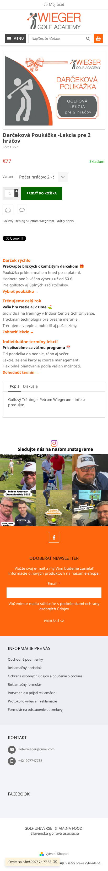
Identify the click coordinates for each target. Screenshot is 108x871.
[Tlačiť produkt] (8, 210)
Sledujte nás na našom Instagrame (55, 449)
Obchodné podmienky (25, 659)
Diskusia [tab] (30, 386)
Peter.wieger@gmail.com (36, 749)
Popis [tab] (14, 386)
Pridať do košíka (41, 193)
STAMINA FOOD (68, 828)
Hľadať (90, 39)
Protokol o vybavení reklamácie (32, 701)
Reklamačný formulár (24, 684)
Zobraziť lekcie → (18, 331)
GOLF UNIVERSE (38, 828)
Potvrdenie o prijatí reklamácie (31, 692)
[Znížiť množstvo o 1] (16, 195)
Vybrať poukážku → (21, 291)
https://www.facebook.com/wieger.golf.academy (54, 537)
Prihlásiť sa (54, 621)
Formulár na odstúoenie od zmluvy (35, 709)
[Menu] (15, 38)
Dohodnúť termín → (21, 372)
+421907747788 (30, 760)
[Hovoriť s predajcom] (22, 210)
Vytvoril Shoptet (57, 853)
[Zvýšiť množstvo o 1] (16, 191)
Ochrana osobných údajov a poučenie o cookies (45, 676)
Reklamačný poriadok (25, 667)
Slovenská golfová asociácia (55, 833)
